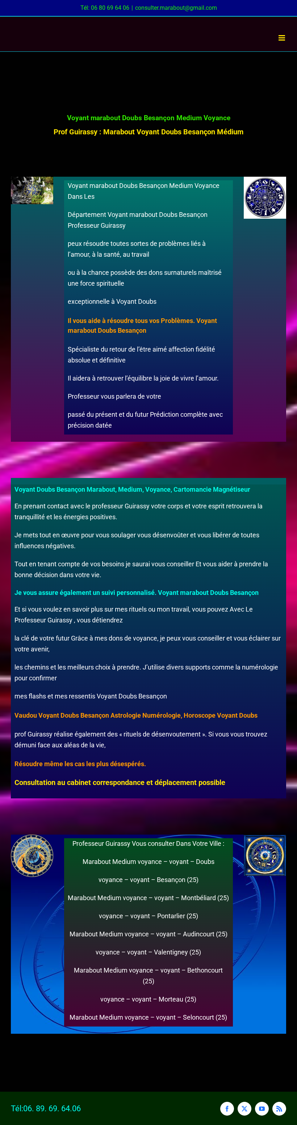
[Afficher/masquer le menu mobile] (282, 38)
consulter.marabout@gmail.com (176, 7)
